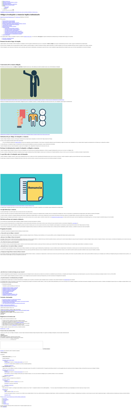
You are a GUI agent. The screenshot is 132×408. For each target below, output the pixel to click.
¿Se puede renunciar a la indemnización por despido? (13, 33)
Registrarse (6, 7)
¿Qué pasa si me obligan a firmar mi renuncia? (12, 29)
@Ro (12, 391)
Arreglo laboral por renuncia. (7, 25)
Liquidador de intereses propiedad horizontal (9, 288)
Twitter (5, 310)
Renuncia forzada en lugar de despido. (8, 20)
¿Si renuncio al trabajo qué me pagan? (8, 302)
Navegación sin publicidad (6, 39)
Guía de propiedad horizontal (7, 293)
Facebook (12, 310)
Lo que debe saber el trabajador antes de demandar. (10, 24)
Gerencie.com (18, 17)
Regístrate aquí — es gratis (4, 328)
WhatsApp (20, 310)
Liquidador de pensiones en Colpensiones (9, 289)
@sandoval (16, 381)
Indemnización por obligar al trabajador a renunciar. (10, 22)
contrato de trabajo (18, 142)
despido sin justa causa (27, 36)
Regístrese (2, 350)
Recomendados (6, 399)
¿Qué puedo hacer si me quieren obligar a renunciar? (13, 31)
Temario (4, 402)
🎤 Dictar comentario (46, 348)
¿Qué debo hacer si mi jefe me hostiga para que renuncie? (14, 32)
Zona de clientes (6, 403)
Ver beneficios (3, 313)
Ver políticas (4, 406)
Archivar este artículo (4, 335)
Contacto (4, 400)
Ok (1, 406)
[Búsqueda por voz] (13, 10)
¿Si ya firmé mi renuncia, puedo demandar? (12, 30)
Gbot (5, 391)
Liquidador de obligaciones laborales (8, 290)
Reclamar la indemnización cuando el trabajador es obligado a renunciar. (14, 23)
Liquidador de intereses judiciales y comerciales (10, 287)
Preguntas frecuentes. (5, 27)
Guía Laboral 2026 (5, 292)
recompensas (14, 325)
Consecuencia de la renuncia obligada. (8, 21)
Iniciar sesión (7, 6)
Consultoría (5, 398)
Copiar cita (2, 334)
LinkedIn (27, 310)
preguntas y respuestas (20, 322)
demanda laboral (67, 279)
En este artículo (2, 19)
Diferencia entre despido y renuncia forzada (9, 300)
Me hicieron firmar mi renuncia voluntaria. (9, 26)
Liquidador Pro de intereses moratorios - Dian (9, 294)
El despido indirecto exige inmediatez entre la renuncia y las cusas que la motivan (15, 301)
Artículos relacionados (6, 34)
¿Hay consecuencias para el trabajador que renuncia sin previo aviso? (13, 303)
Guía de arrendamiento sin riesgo (7, 291)
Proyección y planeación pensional (8, 38)
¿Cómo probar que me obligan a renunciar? (12, 28)
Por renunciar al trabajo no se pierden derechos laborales (11, 299)
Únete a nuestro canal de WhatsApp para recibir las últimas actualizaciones (13, 396)
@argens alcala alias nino (18, 371)
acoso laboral (74, 223)
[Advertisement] (31, 55)
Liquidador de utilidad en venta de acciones (9, 295)
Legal (4, 401)
